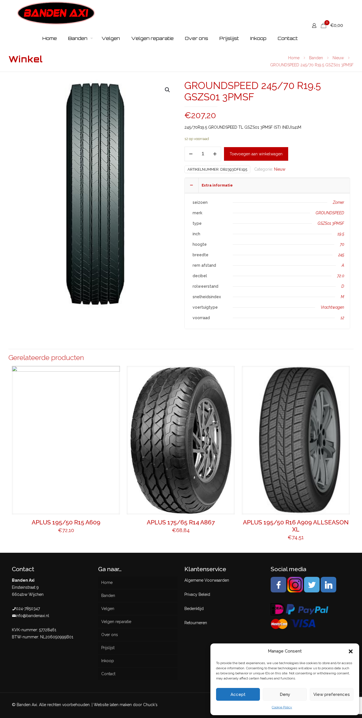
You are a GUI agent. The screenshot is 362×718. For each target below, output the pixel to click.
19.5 (340, 234)
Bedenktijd (194, 608)
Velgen (107, 608)
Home (293, 58)
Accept (237, 694)
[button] (351, 651)
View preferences (331, 694)
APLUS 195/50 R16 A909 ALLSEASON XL (296, 526)
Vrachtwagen (332, 307)
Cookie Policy (282, 707)
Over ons (109, 634)
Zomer (338, 202)
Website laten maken (113, 704)
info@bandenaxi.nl (32, 615)
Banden (316, 58)
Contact (108, 674)
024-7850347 (28, 608)
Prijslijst (108, 647)
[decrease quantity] (191, 154)
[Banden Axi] (56, 13)
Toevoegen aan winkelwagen (256, 154)
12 (342, 317)
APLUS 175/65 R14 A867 (181, 522)
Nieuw (338, 58)
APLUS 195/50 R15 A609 (66, 522)
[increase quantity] (215, 154)
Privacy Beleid (197, 594)
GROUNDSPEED (330, 213)
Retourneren (195, 622)
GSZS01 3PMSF (331, 223)
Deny (285, 694)
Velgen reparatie (116, 621)
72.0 (340, 276)
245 (341, 255)
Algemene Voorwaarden (206, 580)
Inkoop (107, 660)
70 (342, 244)
